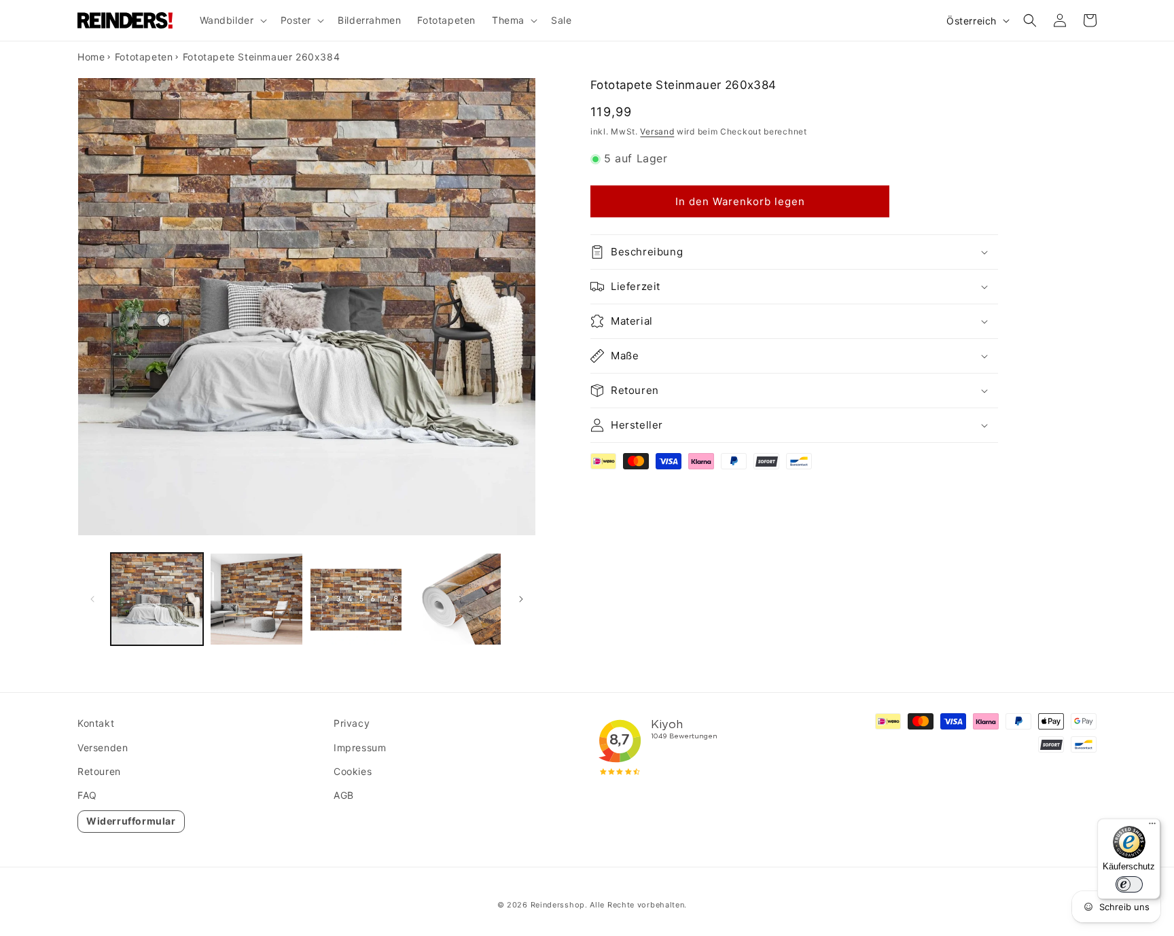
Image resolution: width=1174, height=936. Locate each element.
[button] (232, 20)
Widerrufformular (131, 821)
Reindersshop (558, 905)
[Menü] (1152, 826)
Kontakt (95, 723)
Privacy (352, 723)
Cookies (353, 771)
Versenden (102, 747)
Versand (657, 131)
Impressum (360, 747)
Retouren (99, 771)
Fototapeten (144, 56)
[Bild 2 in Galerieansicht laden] (256, 599)
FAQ (87, 795)
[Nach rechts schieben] (521, 599)
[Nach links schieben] (92, 599)
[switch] (1129, 884)
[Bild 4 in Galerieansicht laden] (455, 599)
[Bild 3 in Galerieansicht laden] (356, 599)
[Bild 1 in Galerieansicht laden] (157, 599)
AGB (344, 795)
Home (91, 56)
